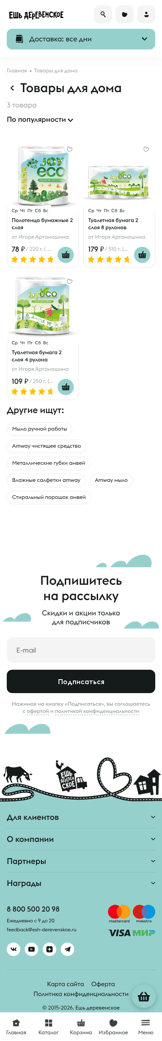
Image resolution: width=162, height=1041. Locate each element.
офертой (38, 711)
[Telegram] (67, 949)
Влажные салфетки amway (46, 480)
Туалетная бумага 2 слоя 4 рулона (37, 356)
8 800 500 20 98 (33, 909)
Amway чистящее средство (46, 446)
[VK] (13, 949)
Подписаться (81, 681)
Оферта (103, 984)
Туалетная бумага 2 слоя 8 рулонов (113, 224)
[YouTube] (31, 949)
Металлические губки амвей (48, 463)
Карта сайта (65, 984)
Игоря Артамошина (43, 237)
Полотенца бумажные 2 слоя (42, 224)
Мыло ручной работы (39, 429)
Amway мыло (111, 480)
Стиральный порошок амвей (49, 497)
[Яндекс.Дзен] (49, 949)
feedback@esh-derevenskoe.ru (41, 930)
